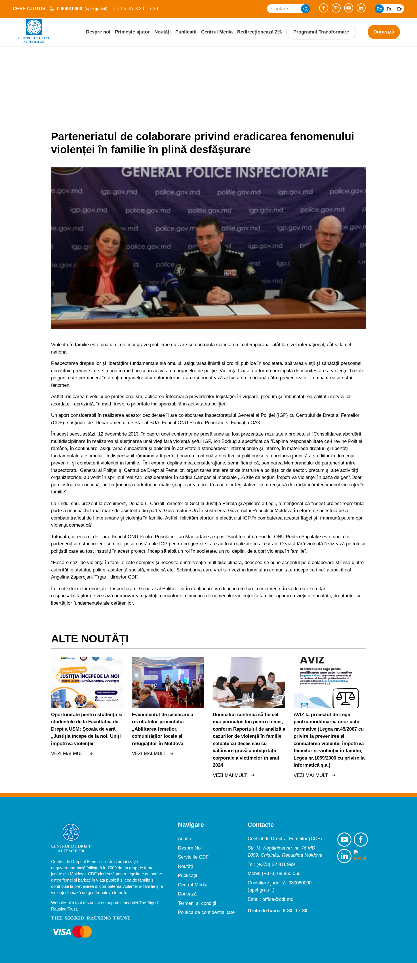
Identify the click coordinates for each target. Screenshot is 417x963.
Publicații (186, 32)
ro (379, 9)
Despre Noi (190, 848)
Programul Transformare (321, 32)
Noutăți (162, 32)
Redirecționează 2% (259, 32)
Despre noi (98, 32)
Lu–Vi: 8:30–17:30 (139, 8)
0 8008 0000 (82, 8)
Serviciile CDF (193, 857)
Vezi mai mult (68, 753)
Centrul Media (217, 32)
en (399, 9)
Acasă (184, 838)
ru (389, 9)
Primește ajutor (132, 32)
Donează (383, 32)
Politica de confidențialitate (206, 912)
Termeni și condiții (197, 903)
